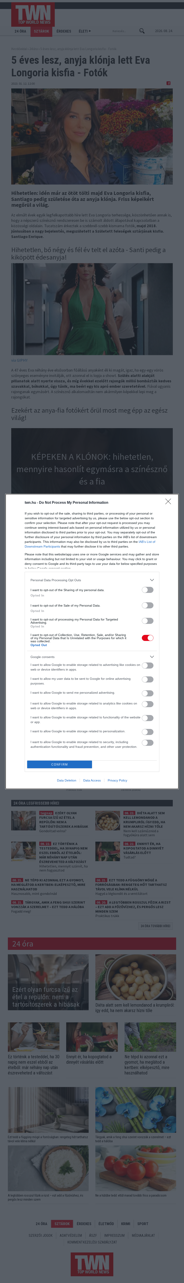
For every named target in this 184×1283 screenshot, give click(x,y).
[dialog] (92, 641)
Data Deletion (66, 780)
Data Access (92, 780)
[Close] (169, 503)
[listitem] (92, 580)
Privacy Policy (117, 780)
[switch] (147, 590)
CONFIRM (59, 764)
